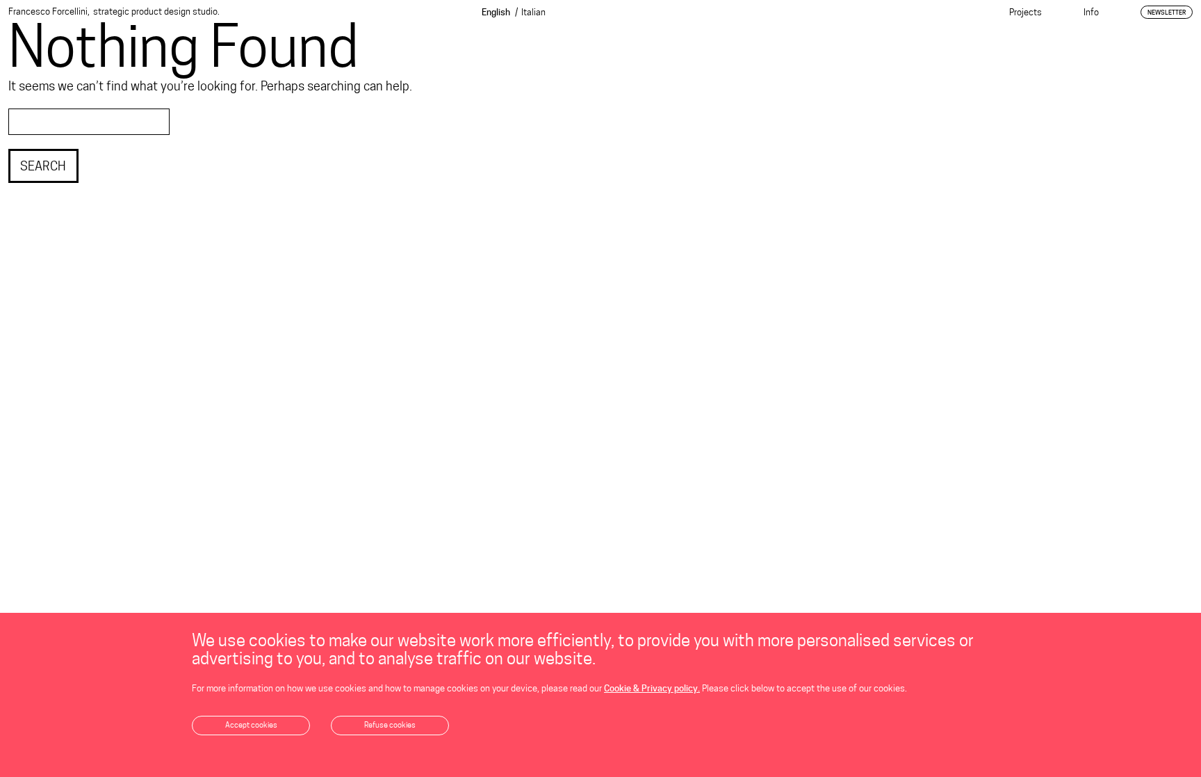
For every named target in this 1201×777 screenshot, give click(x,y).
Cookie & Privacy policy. (652, 688)
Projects (1025, 11)
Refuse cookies (390, 725)
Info (1091, 11)
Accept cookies (251, 725)
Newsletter (1166, 12)
